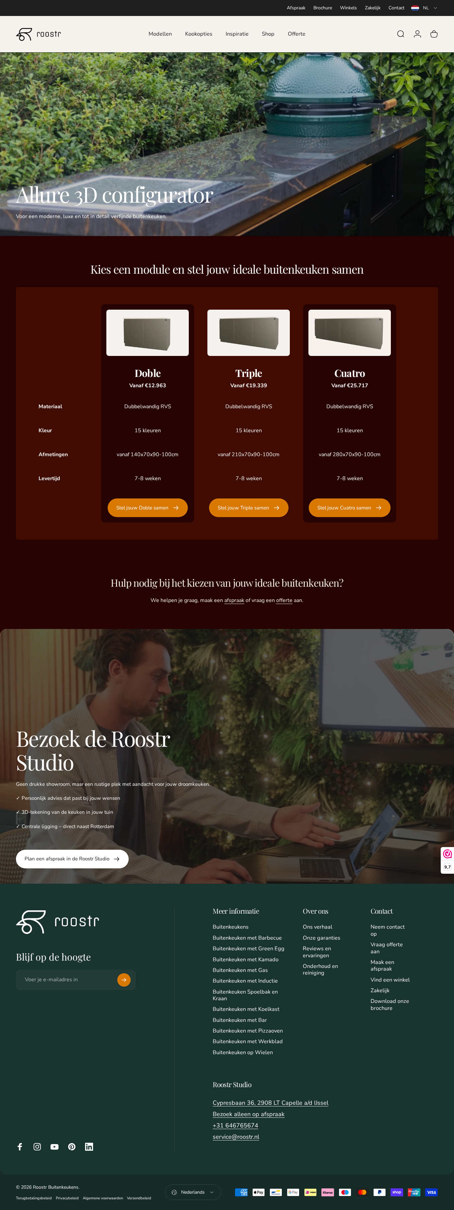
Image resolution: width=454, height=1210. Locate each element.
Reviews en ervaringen (317, 952)
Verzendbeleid (139, 1198)
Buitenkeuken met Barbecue (247, 938)
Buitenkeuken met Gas (240, 970)
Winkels (348, 8)
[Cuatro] (349, 333)
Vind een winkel (390, 980)
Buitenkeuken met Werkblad (248, 1041)
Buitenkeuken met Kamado (246, 959)
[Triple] (248, 333)
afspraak (234, 600)
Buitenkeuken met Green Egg (248, 948)
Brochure (322, 8)
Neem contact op (388, 930)
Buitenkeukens (231, 927)
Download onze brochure (390, 1005)
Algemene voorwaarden (103, 1198)
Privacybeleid (67, 1198)
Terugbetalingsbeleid (34, 1198)
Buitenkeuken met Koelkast (246, 1009)
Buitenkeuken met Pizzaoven (248, 1031)
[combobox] (424, 8)
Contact (396, 8)
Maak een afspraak (382, 966)
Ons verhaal (317, 927)
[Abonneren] (124, 980)
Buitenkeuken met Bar (240, 1020)
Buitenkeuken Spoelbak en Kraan (245, 995)
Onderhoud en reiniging (320, 970)
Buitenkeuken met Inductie (245, 981)
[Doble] (147, 333)
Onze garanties (321, 938)
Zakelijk (373, 8)
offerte (284, 600)
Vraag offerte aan (387, 948)
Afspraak (296, 8)
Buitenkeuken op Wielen (243, 1052)
